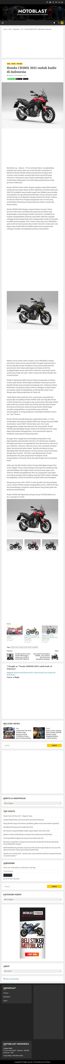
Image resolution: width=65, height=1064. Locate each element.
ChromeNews (38, 1062)
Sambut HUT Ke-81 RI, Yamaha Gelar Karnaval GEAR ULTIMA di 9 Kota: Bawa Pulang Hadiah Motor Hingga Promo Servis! (23, 736)
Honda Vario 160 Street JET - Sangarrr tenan (17, 816)
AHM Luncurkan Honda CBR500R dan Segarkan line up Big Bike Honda (50, 637)
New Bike (19, 63)
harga (21, 647)
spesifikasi (35, 647)
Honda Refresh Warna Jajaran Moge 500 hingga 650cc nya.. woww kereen (32, 637)
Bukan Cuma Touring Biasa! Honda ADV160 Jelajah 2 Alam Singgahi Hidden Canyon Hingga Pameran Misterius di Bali (53, 736)
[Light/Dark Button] (55, 23)
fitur (17, 647)
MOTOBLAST (32, 11)
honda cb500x (27, 647)
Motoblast (11, 75)
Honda (13, 63)
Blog (8, 63)
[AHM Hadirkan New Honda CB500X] (15, 630)
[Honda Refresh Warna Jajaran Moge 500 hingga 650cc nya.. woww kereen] (32, 630)
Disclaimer (6, 997)
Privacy (5, 993)
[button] (15, 545)
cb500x (13, 647)
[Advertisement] (32, 44)
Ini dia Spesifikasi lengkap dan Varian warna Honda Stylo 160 (23, 838)
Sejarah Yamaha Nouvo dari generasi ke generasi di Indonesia (23, 820)
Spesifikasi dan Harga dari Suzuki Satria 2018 (18, 827)
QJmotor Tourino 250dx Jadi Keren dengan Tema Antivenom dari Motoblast (27, 834)
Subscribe (62, 23)
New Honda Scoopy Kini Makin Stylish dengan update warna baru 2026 (26, 831)
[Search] (59, 22)
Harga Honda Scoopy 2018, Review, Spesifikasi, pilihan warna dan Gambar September (31, 823)
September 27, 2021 (21, 75)
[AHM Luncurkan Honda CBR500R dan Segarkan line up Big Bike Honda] (50, 630)
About (5, 1001)
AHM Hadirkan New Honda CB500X (13, 636)
